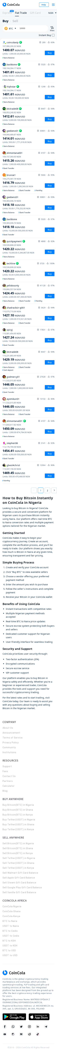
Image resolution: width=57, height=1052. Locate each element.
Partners (8, 781)
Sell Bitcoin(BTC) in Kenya (18, 853)
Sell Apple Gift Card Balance (19, 877)
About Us (8, 728)
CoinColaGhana (12, 911)
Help (43, 4)
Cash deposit (8, 370)
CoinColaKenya (11, 916)
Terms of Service (13, 737)
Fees (5, 771)
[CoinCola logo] (10, 4)
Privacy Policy (11, 742)
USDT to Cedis (11, 936)
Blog (5, 791)
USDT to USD (10, 955)
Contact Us (9, 776)
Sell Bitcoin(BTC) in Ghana (18, 848)
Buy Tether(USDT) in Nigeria (19, 819)
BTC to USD (9, 950)
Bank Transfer (8, 168)
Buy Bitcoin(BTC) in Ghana (18, 810)
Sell (15, 21)
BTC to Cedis (10, 931)
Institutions (9, 752)
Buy (5, 21)
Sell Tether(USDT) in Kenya (18, 868)
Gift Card (35, 13)
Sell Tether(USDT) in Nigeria (19, 858)
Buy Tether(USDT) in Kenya (18, 829)
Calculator (9, 786)
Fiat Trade (21, 13)
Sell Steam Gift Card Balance (19, 882)
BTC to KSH (9, 940)
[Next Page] (54, 490)
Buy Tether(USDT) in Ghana (18, 824)
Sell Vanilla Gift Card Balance (19, 892)
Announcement (11, 732)
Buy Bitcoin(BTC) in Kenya (18, 814)
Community (9, 747)
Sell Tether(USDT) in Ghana (18, 863)
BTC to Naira (10, 921)
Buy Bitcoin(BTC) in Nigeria (18, 805)
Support (7, 766)
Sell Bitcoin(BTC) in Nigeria (18, 843)
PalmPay (39, 190)
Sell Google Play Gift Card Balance (22, 887)
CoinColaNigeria (12, 906)
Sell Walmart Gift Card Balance (20, 873)
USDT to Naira (11, 926)
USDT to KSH (10, 945)
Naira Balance (8, 58)
